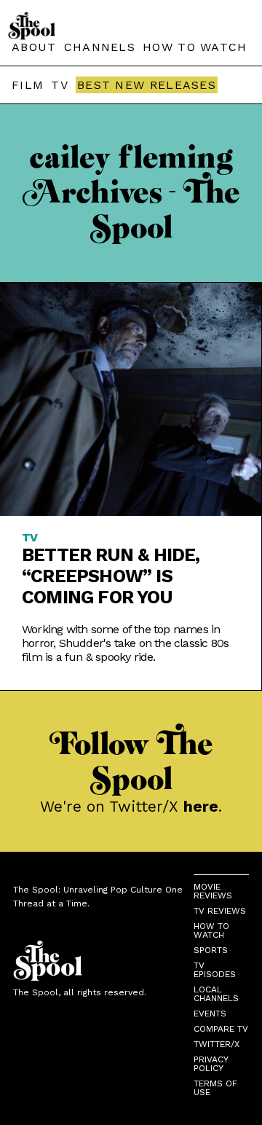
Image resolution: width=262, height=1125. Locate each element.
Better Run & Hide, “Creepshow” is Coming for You (111, 576)
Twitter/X (216, 1044)
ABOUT (34, 47)
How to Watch (211, 930)
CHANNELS (99, 47)
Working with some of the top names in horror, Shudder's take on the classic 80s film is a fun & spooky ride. (125, 643)
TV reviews (220, 910)
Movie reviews (213, 891)
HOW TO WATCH (195, 47)
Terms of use (215, 1088)
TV (59, 85)
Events (210, 1013)
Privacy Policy (211, 1064)
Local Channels (216, 994)
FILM (28, 85)
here (200, 806)
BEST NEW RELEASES (146, 85)
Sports (211, 950)
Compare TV (221, 1028)
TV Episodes (215, 970)
